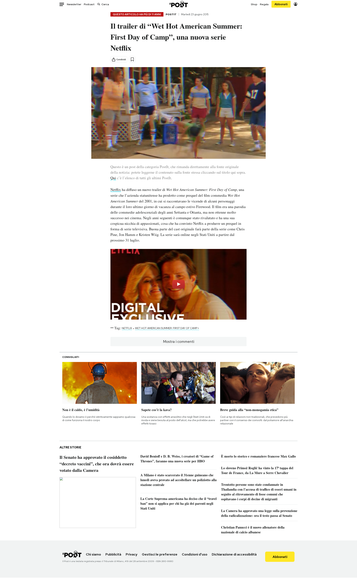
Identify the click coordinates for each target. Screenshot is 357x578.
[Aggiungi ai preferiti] (132, 59)
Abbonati (281, 4)
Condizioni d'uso (194, 554)
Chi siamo (93, 554)
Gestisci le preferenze (159, 554)
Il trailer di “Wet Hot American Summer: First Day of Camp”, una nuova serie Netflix (176, 36)
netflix (127, 328)
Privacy (131, 554)
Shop (254, 4)
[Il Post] (178, 4)
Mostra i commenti (178, 341)
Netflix (115, 189)
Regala (264, 4)
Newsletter (74, 4)
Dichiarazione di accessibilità (234, 554)
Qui (113, 177)
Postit (171, 14)
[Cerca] (98, 4)
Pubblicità (113, 554)
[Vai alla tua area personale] (296, 4)
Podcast (89, 4)
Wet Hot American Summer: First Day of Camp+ (167, 328)
